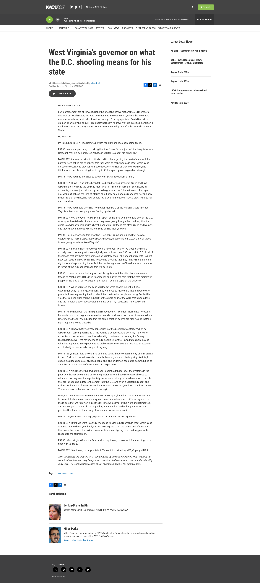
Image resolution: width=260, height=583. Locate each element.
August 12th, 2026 (180, 102)
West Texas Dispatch (169, 28)
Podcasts (127, 28)
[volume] (57, 20)
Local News (113, 28)
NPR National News (66, 473)
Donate (207, 7)
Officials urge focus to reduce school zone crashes (189, 92)
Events (100, 28)
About (49, 28)
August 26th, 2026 (180, 72)
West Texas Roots (146, 28)
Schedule (64, 28)
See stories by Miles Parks (78, 540)
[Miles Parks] (55, 535)
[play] (49, 19)
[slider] (61, 19)
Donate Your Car (84, 28)
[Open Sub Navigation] (55, 28)
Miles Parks (96, 83)
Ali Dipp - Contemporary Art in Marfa (189, 50)
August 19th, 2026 (180, 81)
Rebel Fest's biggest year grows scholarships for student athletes (187, 61)
